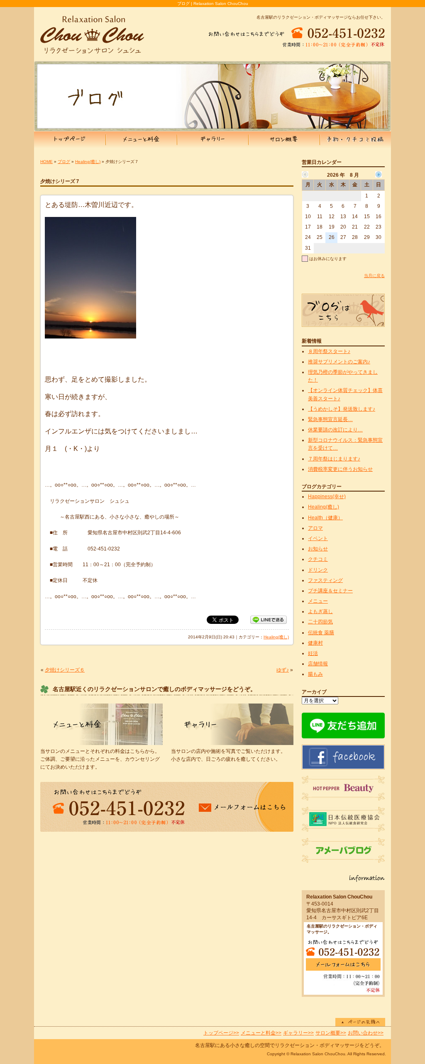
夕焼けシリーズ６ (65, 670)
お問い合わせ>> (365, 1033)
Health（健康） (325, 518)
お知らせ (318, 549)
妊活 (313, 653)
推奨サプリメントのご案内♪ (339, 362)
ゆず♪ (282, 670)
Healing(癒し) (87, 161)
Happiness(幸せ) (327, 496)
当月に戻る (374, 275)
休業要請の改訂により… (335, 430)
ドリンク (318, 570)
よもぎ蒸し (320, 611)
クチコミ (318, 559)
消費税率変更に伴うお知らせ (340, 469)
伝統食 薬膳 (321, 632)
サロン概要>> (330, 1033)
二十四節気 (320, 622)
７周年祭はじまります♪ (334, 459)
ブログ (64, 161)
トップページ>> (221, 1033)
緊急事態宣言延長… (330, 419)
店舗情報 (318, 664)
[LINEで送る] (268, 619)
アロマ (315, 528)
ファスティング (325, 580)
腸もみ (315, 674)
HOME (46, 161)
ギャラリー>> (298, 1033)
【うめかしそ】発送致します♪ (341, 409)
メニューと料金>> (261, 1033)
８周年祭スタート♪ (329, 351)
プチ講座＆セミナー (330, 591)
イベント (318, 538)
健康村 (315, 643)
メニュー (318, 601)
